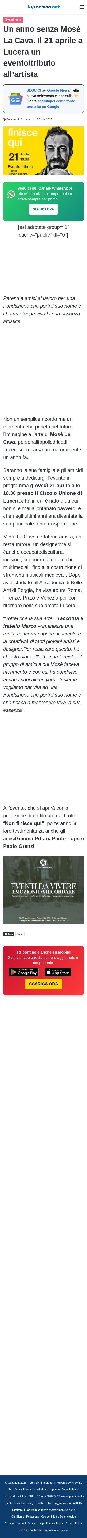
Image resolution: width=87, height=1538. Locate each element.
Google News (58, 90)
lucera (20, 934)
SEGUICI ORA (43, 209)
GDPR (23, 1530)
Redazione (32, 1516)
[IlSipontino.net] (43, 7)
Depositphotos (70, 1489)
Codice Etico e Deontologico (58, 1516)
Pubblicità (35, 1530)
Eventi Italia (13, 19)
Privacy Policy (55, 1523)
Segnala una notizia (56, 1530)
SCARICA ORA (43, 984)
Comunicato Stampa (18, 119)
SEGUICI (34, 90)
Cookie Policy (74, 1523)
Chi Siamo (17, 1516)
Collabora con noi (15, 1523)
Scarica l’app (36, 1523)
